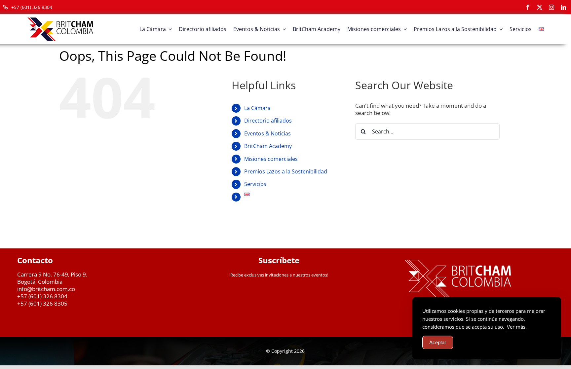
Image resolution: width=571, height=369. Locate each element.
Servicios (255, 184)
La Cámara (257, 108)
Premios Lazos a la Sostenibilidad (285, 171)
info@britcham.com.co (46, 289)
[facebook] (527, 7)
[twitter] (539, 7)
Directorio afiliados (268, 120)
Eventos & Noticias (267, 133)
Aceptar (437, 342)
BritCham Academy (268, 146)
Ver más (516, 326)
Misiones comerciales (271, 159)
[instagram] (551, 7)
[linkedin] (563, 7)
